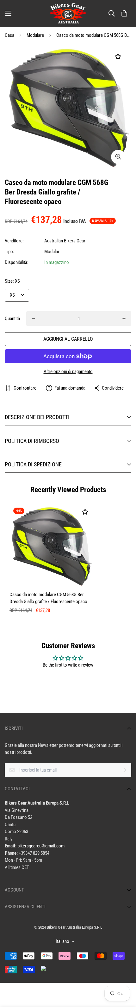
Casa (9, 35)
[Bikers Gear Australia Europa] (68, 13)
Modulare (35, 35)
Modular (51, 251)
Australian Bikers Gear (64, 241)
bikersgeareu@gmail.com (41, 846)
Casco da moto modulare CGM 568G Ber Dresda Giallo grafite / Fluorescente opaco (48, 598)
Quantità (12, 318)
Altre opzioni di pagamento (68, 371)
